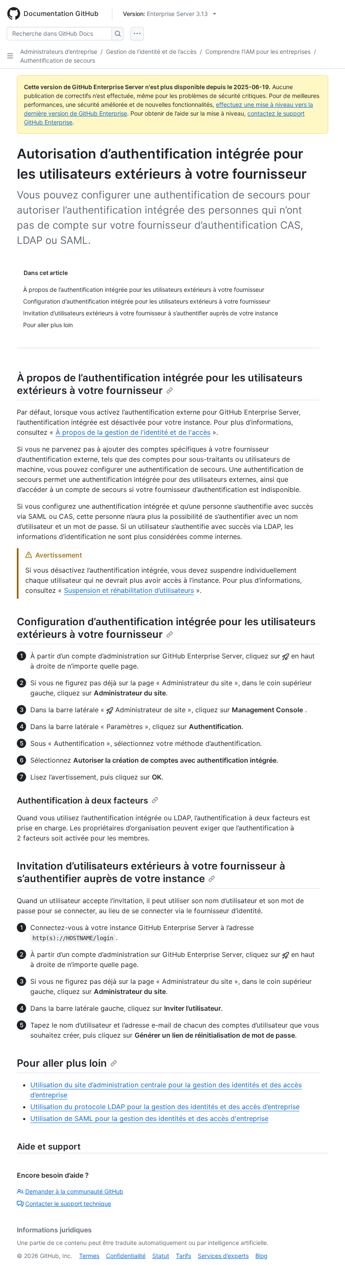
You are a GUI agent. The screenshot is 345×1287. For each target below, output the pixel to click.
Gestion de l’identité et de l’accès (151, 51)
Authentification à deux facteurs (82, 800)
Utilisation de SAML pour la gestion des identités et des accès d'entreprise (149, 1118)
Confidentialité (126, 1255)
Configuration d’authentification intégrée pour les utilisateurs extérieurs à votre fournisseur (166, 628)
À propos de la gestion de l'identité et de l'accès (133, 432)
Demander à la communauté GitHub (74, 1191)
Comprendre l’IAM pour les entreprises (257, 51)
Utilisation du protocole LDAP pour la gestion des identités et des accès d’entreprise (165, 1106)
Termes (89, 1255)
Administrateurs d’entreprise (58, 51)
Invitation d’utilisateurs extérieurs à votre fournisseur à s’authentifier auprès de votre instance (151, 872)
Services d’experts (223, 1255)
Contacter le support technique (68, 1203)
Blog (261, 1255)
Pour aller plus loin (62, 1063)
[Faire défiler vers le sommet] (326, 1268)
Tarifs (183, 1255)
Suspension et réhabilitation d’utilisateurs (129, 590)
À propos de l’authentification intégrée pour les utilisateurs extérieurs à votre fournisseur (160, 384)
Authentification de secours (57, 60)
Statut (160, 1255)
